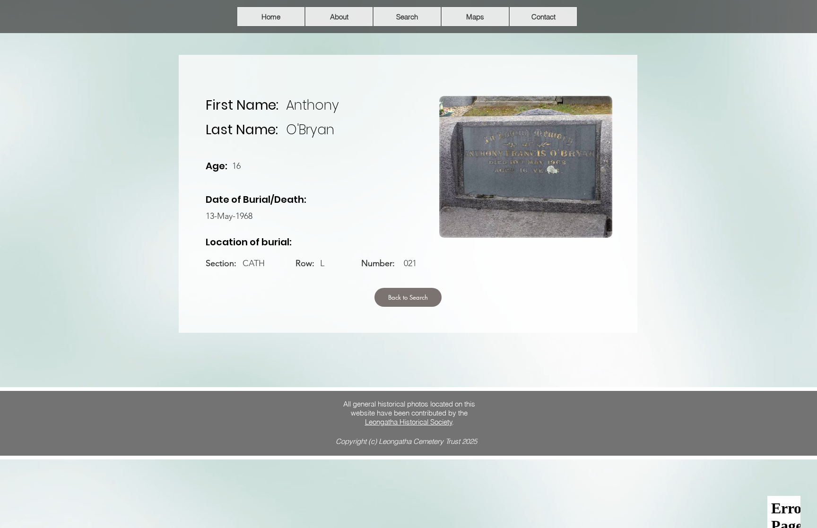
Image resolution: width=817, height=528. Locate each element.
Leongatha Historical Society (408, 421)
